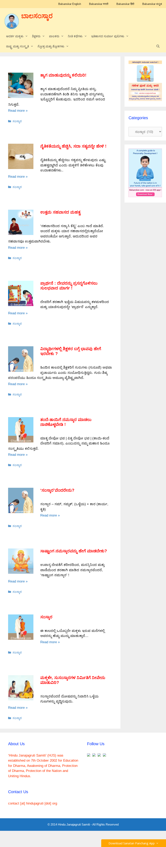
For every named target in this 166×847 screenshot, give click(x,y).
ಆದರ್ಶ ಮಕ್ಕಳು (14, 36)
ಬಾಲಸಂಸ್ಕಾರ (37, 16)
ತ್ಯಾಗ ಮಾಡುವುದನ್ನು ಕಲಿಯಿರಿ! (63, 75)
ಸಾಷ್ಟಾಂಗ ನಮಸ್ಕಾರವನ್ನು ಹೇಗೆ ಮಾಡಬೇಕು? (73, 551)
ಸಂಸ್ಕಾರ (17, 121)
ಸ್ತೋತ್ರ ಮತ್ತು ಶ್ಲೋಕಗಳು (50, 46)
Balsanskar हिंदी (125, 3)
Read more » (18, 111)
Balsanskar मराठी (98, 3)
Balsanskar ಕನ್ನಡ (152, 3)
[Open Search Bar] (158, 46)
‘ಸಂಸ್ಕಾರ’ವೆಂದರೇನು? (57, 490)
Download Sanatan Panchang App (132, 843)
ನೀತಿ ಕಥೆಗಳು (75, 36)
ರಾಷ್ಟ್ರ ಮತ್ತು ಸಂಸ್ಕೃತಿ (17, 46)
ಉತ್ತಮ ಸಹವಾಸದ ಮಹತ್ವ (60, 212)
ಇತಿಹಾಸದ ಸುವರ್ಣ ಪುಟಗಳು (107, 36)
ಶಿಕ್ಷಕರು (36, 36)
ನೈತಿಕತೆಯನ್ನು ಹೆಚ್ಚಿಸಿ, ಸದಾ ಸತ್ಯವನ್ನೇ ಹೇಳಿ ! (73, 146)
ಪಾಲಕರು (54, 36)
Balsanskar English (69, 3)
